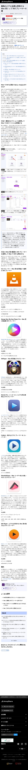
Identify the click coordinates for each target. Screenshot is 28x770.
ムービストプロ (4, 415)
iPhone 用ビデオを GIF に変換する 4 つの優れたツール (14, 625)
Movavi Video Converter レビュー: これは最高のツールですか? (14, 629)
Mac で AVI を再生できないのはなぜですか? (15, 55)
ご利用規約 (4, 754)
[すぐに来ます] (18, 744)
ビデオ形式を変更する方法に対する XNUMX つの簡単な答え (14, 617)
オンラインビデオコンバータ (22, 697)
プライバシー (10, 754)
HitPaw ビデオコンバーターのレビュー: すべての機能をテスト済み (14, 633)
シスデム (3, 455)
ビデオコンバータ (13, 697)
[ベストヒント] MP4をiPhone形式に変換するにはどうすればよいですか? (14, 621)
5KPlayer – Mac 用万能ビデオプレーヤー (12, 69)
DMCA (23, 754)
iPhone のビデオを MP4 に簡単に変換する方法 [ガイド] (13, 637)
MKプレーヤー (4, 544)
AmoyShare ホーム (7, 701)
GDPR (5, 756)
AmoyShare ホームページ (7, 1)
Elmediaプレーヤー (5, 495)
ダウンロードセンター (9, 706)
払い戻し (22, 756)
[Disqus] (14, 674)
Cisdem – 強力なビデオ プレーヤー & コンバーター (14, 74)
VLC (2, 289)
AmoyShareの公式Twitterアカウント (26, 744)
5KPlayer (3, 377)
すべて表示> (14, 640)
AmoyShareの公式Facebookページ (22, 744)
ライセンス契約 (18, 754)
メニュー (26, 1)
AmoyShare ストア (8, 710)
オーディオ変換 (5, 650)
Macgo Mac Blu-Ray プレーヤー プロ (9, 339)
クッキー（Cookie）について (13, 756)
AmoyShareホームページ (4, 697)
